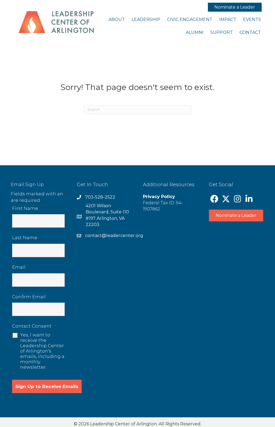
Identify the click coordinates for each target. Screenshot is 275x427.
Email (20, 267)
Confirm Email (30, 296)
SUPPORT (221, 32)
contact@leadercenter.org (114, 235)
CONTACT (250, 32)
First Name (26, 208)
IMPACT (227, 19)
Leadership (146, 19)
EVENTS (252, 19)
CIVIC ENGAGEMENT (189, 19)
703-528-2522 (100, 197)
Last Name (26, 237)
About (116, 19)
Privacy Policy (159, 196)
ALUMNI (195, 32)
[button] (235, 7)
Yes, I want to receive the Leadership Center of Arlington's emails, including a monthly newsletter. (42, 351)
